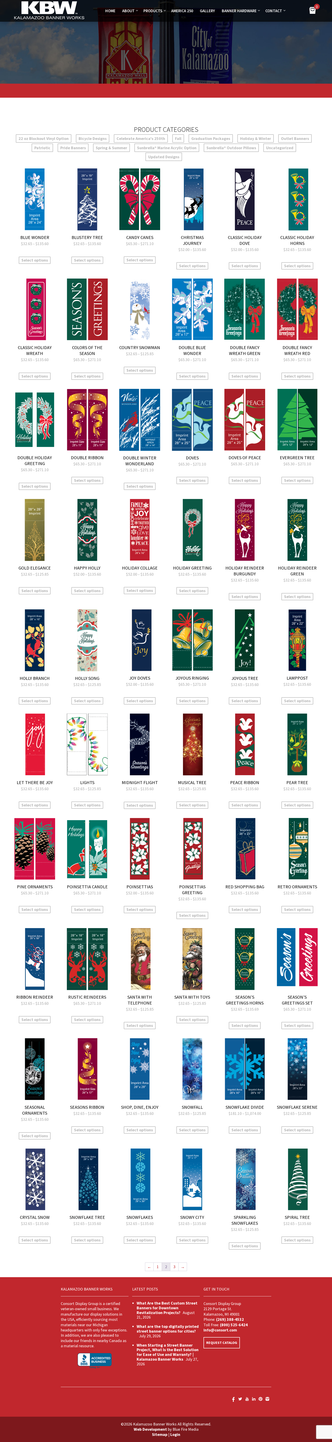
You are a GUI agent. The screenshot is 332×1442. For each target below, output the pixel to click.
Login (175, 1434)
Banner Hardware (239, 10)
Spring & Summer (111, 147)
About (128, 10)
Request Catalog (221, 1342)
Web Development (150, 1429)
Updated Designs (163, 156)
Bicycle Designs (93, 138)
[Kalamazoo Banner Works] (49, 18)
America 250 (182, 10)
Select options (34, 260)
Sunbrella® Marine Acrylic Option (166, 147)
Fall (178, 138)
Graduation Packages (210, 138)
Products (152, 10)
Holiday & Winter (255, 138)
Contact (273, 10)
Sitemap (159, 1434)
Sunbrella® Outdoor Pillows (231, 147)
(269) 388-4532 (230, 1319)
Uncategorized (279, 147)
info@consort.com (220, 1330)
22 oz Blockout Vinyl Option (44, 138)
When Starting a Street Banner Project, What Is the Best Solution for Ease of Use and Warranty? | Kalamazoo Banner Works (168, 1352)
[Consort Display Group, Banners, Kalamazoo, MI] (95, 1361)
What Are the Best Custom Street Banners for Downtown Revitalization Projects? (167, 1307)
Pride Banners (73, 147)
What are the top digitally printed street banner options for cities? (168, 1329)
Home (110, 10)
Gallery (207, 10)
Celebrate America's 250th (141, 138)
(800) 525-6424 (233, 1324)
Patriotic (42, 147)
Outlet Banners (295, 138)
